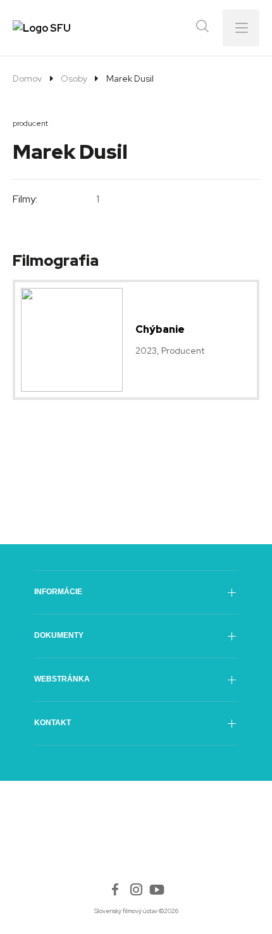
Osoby (74, 78)
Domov (27, 78)
